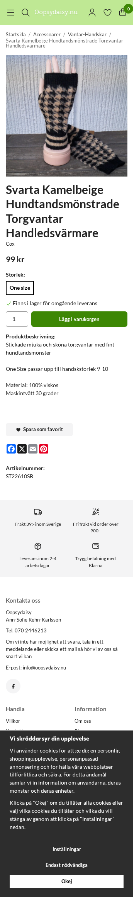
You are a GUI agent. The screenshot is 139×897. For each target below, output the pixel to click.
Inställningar (67, 849)
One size (20, 287)
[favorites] (107, 12)
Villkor (13, 721)
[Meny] (10, 12)
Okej (66, 881)
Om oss (83, 721)
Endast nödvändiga (67, 865)
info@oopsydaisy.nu (44, 667)
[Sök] (26, 12)
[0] (122, 12)
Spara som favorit (42, 429)
